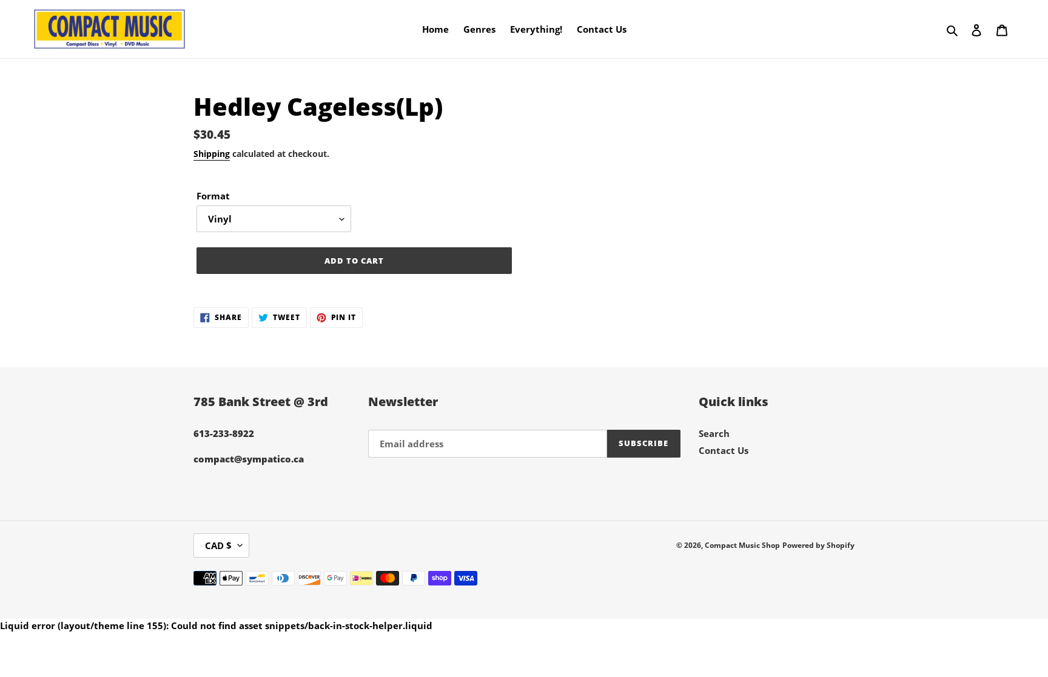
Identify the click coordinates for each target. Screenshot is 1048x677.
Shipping (211, 153)
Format (213, 196)
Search (714, 433)
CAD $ (218, 545)
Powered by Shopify (818, 545)
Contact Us (723, 450)
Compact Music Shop (742, 545)
